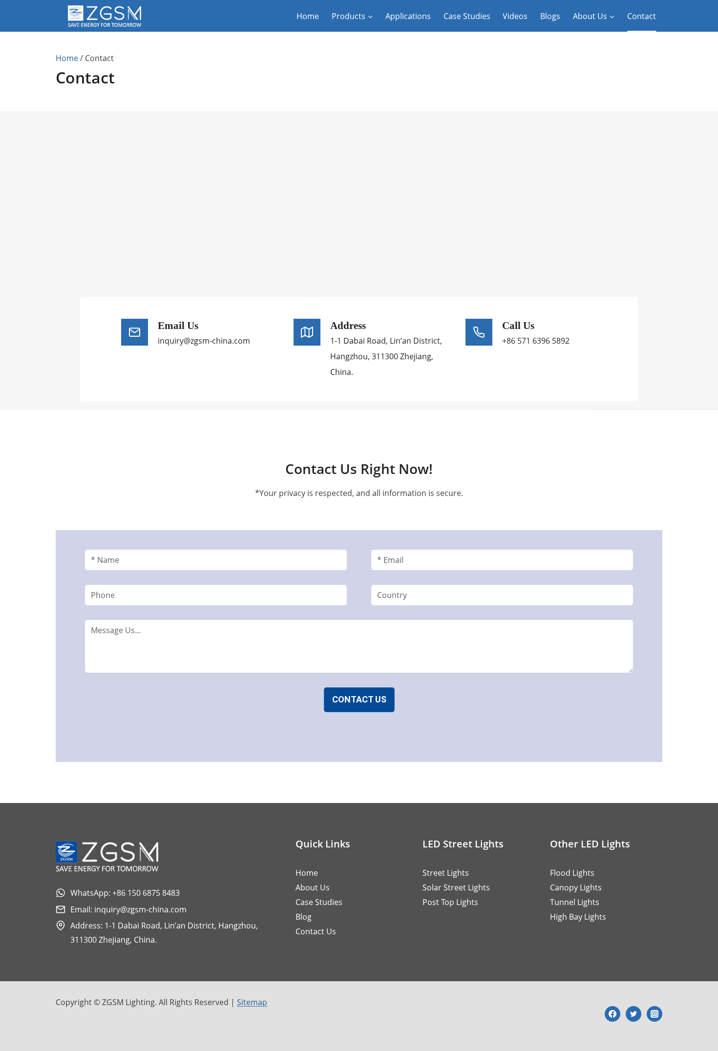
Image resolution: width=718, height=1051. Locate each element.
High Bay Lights (578, 916)
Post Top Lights (450, 902)
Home (307, 16)
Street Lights (445, 872)
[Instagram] (654, 1014)
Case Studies (466, 16)
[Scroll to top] (692, 1011)
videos (515, 16)
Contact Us (359, 699)
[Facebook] (612, 1014)
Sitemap (252, 1002)
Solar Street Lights (456, 887)
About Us (313, 887)
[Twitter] (633, 1014)
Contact (641, 16)
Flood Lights (572, 872)
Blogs (550, 16)
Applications (408, 16)
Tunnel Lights (574, 902)
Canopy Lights (576, 887)
